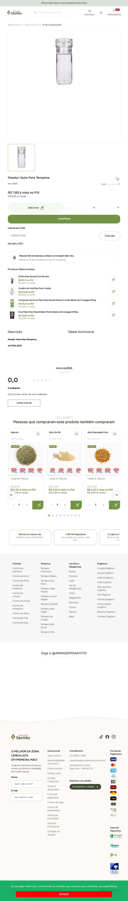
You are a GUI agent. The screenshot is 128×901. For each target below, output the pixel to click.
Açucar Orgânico (105, 573)
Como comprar (55, 769)
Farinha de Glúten (21, 601)
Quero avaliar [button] (24, 403)
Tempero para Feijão (47, 610)
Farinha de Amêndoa (17, 587)
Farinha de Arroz (20, 576)
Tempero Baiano (49, 576)
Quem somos (54, 756)
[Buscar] (34, 13)
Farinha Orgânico (105, 599)
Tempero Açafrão (49, 604)
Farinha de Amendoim (17, 607)
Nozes (72, 571)
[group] (21, 157)
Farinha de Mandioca (17, 570)
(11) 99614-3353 (78, 756)
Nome (14, 777)
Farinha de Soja (20, 623)
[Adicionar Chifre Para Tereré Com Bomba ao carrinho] (113, 279)
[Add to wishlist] (117, 179)
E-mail (14, 791)
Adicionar (33, 208)
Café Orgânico (104, 582)
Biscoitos (73, 603)
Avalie (103, 184)
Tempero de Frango (47, 618)
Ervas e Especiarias (51, 25)
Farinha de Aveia (20, 613)
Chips (72, 593)
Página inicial (14, 25)
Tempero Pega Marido (48, 590)
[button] (11, 495)
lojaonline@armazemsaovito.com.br (87, 760)
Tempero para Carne (47, 626)
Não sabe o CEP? (15, 243)
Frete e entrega (55, 802)
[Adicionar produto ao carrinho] (39, 505)
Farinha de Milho (20, 581)
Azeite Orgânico (105, 578)
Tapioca (72, 612)
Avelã (71, 581)
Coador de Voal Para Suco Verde (34, 288)
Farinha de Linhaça (17, 595)
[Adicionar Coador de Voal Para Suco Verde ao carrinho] (113, 291)
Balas (71, 617)
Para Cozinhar (32, 25)
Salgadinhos (75, 598)
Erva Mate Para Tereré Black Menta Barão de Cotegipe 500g (48, 312)
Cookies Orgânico (106, 617)
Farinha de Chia (20, 618)
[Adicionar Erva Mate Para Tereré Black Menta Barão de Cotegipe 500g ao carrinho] (113, 315)
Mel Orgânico (104, 595)
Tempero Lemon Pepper (49, 598)
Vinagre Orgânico (106, 568)
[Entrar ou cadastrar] (101, 12)
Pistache (73, 576)
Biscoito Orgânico (106, 612)
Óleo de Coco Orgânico (104, 588)
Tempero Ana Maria (47, 582)
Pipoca (72, 607)
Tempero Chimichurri (46, 570)
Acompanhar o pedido (83, 787)
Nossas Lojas (54, 773)
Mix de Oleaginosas (75, 587)
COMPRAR (64, 219)
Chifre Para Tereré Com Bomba (33, 277)
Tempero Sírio (48, 632)
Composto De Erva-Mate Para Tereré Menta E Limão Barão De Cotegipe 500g (57, 300)
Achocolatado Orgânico (104, 605)
